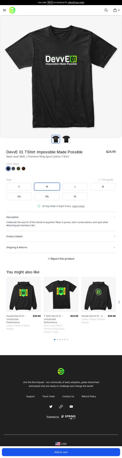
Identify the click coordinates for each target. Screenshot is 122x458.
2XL (19, 196)
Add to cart (61, 452)
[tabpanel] (61, 76)
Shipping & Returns (16, 247)
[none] (105, 179)
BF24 (50, 2)
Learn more (78, 206)
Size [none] (8, 179)
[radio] (19, 186)
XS (75, 196)
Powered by (53, 416)
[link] (24, 294)
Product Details (14, 236)
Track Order (48, 396)
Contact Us (68, 396)
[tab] (56, 139)
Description (12, 217)
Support (30, 396)
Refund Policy (89, 396)
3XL (47, 196)
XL (103, 186)
